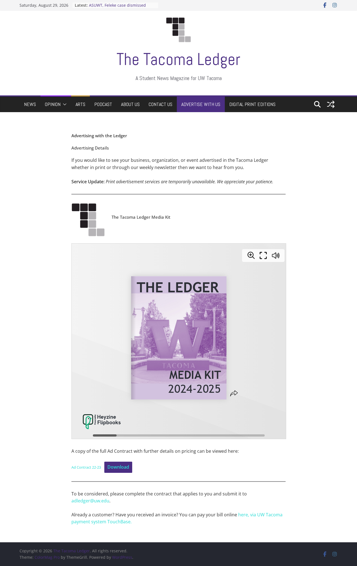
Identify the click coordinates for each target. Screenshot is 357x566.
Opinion (53, 104)
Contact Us (160, 104)
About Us (130, 104)
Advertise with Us (200, 104)
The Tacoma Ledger (178, 59)
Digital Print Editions (252, 104)
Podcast (103, 104)
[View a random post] (330, 104)
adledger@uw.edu (90, 501)
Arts (80, 104)
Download (118, 467)
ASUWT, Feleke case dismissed (117, 5)
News (30, 104)
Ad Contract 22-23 (86, 467)
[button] (64, 104)
